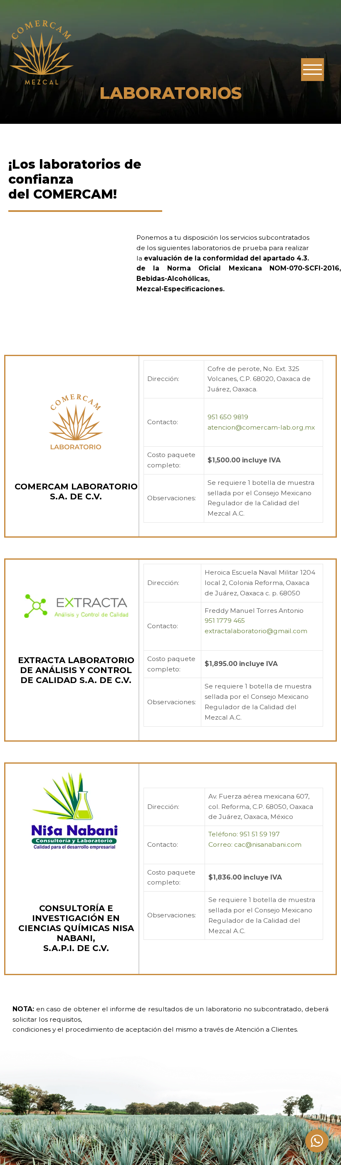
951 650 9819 (228, 417)
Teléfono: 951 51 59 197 (244, 834)
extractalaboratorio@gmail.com (256, 631)
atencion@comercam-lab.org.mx (261, 427)
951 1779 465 (225, 620)
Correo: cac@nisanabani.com (254, 844)
